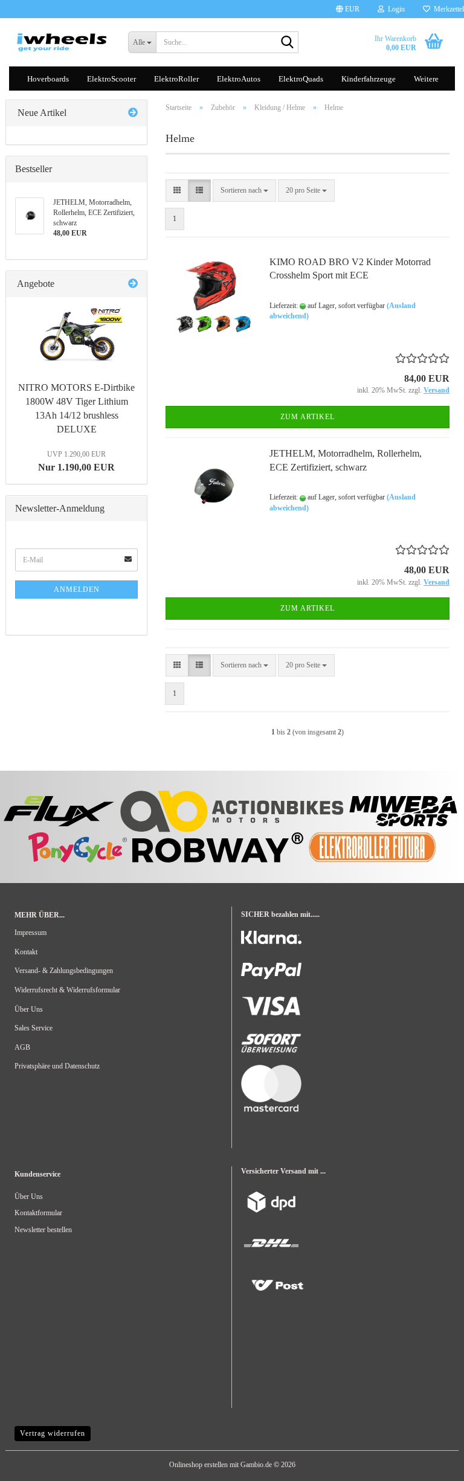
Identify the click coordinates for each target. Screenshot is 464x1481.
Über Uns (28, 1009)
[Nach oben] (33, 1463)
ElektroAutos (238, 78)
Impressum (30, 932)
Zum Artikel (307, 417)
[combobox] (244, 190)
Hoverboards (48, 78)
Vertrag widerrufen (52, 1433)
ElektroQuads (301, 78)
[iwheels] (62, 42)
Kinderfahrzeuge (368, 78)
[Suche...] (287, 43)
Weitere (426, 78)
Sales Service (33, 1028)
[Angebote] (133, 284)
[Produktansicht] (76, 337)
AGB (22, 1047)
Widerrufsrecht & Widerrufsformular (67, 990)
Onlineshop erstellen (198, 1464)
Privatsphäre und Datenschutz (57, 1066)
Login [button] (394, 9)
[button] (348, 9)
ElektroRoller (176, 78)
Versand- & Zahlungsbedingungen (63, 970)
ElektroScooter (111, 78)
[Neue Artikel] (133, 113)
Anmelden (77, 589)
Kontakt (25, 952)
